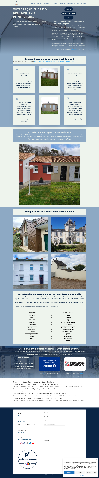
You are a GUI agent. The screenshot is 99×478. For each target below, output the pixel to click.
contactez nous (68, 17)
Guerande (32, 322)
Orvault (32, 338)
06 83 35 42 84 (68, 9)
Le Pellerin (32, 331)
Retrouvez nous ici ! (22, 415)
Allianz (44, 373)
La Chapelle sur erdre (32, 328)
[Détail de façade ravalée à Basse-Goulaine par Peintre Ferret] (68, 271)
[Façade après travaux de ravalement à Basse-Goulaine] (30, 271)
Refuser (80, 472)
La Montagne (31, 329)
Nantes (32, 335)
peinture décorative (60, 61)
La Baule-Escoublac (32, 326)
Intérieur (54, 3)
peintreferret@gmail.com (68, 13)
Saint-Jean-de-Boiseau (68, 331)
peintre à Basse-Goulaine (39, 61)
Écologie (62, 3)
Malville (32, 336)
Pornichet (68, 317)
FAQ (78, 3)
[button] (96, 460)
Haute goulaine (32, 324)
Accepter (69, 472)
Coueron (32, 321)
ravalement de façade (50, 61)
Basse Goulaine (32, 312)
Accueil (33, 3)
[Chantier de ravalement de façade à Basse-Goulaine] (30, 234)
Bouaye (32, 314)
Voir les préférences (91, 472)
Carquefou (32, 317)
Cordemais (32, 319)
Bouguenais (32, 315)
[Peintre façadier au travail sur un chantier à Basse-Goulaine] (68, 234)
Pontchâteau (68, 314)
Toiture (46, 3)
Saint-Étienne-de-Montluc (68, 322)
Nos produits (71, 3)
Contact (83, 3)
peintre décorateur (70, 61)
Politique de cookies (80, 475)
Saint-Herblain (68, 324)
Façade (39, 3)
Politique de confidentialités (51, 475)
